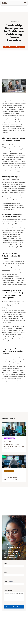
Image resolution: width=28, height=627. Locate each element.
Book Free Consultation (14, 607)
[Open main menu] (25, 3)
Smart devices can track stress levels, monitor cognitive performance (14, 268)
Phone (9, 581)
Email (5, 572)
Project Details (8, 590)
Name (5, 563)
